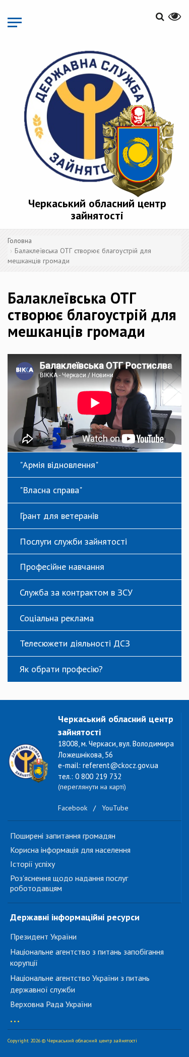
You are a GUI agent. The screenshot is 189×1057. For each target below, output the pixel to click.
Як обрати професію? (61, 669)
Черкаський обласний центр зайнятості (97, 209)
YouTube (115, 807)
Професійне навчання (62, 566)
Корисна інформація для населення (70, 850)
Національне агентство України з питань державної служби (80, 983)
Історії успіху (32, 864)
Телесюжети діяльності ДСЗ (75, 643)
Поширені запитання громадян (62, 836)
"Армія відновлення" (59, 465)
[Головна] (97, 121)
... (15, 1016)
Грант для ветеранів (59, 515)
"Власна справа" (51, 490)
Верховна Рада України (51, 1004)
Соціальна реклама (57, 618)
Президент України (43, 936)
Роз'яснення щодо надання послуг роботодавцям (69, 883)
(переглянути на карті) (92, 786)
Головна (20, 240)
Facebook (72, 807)
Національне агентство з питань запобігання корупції (87, 957)
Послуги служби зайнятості (73, 541)
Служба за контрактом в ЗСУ (76, 592)
